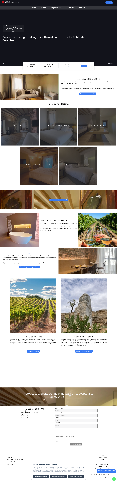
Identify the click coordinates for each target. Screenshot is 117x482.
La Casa (43, 8)
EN (92, 475)
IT (99, 475)
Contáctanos (10, 464)
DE (101, 475)
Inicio (34, 8)
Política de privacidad (102, 464)
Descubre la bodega (33, 351)
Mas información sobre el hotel (58, 200)
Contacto (81, 8)
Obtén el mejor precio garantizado (29, 267)
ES (97, 475)
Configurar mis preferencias (58, 476)
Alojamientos (102, 457)
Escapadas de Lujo (57, 8)
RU (104, 475)
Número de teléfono (59, 412)
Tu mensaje (57, 422)
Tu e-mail (57, 417)
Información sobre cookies (102, 469)
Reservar (109, 2)
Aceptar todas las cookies (76, 476)
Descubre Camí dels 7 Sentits (84, 351)
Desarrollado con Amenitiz (103, 478)
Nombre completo (59, 408)
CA (109, 475)
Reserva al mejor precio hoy (87, 94)
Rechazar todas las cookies (41, 476)
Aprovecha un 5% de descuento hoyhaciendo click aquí (106, 471)
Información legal (102, 466)
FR (94, 475)
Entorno (71, 8)
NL (106, 475)
